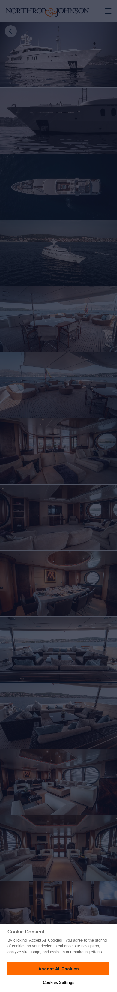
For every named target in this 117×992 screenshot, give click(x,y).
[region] (58, 958)
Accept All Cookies (58, 968)
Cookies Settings (58, 982)
